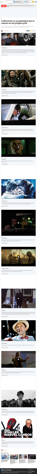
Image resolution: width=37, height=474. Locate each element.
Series (23, 3)
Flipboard (28, 472)
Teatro (25, 3)
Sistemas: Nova (17, 472)
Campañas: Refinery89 (3, 472)
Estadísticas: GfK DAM (8, 472)
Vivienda (27, 0)
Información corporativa (4, 471)
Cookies (17, 471)
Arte (14, 3)
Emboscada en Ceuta (9, 0)
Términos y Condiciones (12, 471)
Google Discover (33, 471)
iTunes (31, 472)
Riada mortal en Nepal (24, 0)
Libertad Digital (14, 470)
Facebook (28, 471)
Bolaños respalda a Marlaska (18, 0)
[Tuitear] (28, 30)
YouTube (32, 471)
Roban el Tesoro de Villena (30, 0)
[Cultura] (18, 2)
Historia (17, 3)
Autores (26, 471)
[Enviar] (29, 30)
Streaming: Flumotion (13, 472)
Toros (27, 3)
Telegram (29, 472)
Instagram (31, 471)
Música (19, 3)
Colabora (33, 1)
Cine (21, 3)
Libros (9, 3)
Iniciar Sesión (36, 1)
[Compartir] (26, 30)
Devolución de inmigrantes (13, 0)
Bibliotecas (12, 3)
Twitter (29, 471)
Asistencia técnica (21, 471)
